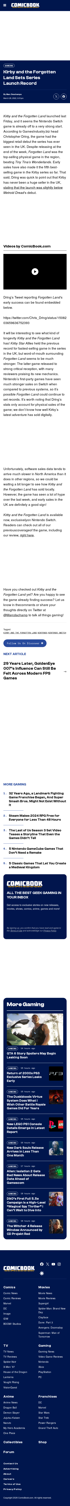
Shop (42, 1442)
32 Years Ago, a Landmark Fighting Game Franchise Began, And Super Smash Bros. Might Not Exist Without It (37, 799)
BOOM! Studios (12, 1323)
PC (40, 1377)
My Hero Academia (14, 1428)
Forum (8, 1452)
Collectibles (13, 1442)
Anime (8, 1396)
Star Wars (44, 1412)
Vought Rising (11, 1382)
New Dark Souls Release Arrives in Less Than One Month (25, 1151)
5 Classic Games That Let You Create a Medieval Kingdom (37, 865)
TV (5, 1346)
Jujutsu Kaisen (11, 1417)
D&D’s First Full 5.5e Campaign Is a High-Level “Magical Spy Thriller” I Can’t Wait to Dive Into (26, 1204)
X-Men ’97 (9, 1366)
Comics (9, 1287)
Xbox (41, 1366)
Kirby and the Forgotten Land (20, 632)
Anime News (10, 1402)
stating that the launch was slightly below (33, 187)
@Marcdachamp (15, 615)
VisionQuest (10, 1387)
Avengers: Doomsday (50, 1327)
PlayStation (44, 1372)
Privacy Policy (49, 930)
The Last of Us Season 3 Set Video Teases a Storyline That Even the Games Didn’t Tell (35, 834)
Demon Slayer (11, 1412)
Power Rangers (47, 1422)
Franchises (47, 1396)
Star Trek (43, 1417)
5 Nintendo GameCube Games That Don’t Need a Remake (36, 851)
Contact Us (10, 1463)
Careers (8, 1479)
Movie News (45, 1293)
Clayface (43, 1317)
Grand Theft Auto (48, 1428)
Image (7, 1313)
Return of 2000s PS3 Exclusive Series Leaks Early (24, 1077)
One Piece (9, 1433)
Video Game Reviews (50, 1356)
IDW (5, 1318)
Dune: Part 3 (45, 1322)
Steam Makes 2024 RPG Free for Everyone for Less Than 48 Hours (35, 818)
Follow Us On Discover (24, 643)
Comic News (10, 1293)
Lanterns (8, 1377)
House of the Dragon (15, 1372)
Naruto (7, 1422)
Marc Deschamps (14, 94)
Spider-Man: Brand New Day (52, 1310)
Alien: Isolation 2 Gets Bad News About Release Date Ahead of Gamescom (26, 1177)
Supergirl (43, 1303)
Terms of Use (16, 930)
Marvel (7, 1303)
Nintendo (42, 632)
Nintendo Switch (57, 632)
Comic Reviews (12, 1298)
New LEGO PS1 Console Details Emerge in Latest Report (26, 1128)
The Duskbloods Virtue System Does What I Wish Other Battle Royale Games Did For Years (26, 1102)
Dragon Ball (10, 1407)
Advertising (11, 1469)
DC (5, 1308)
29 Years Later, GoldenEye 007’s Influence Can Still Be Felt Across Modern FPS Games (29, 670)
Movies (44, 1287)
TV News (8, 1351)
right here (27, 535)
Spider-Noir (9, 1361)
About (7, 1474)
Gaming (9, 65)
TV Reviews (10, 1356)
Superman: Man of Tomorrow (49, 1334)
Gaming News (46, 1351)
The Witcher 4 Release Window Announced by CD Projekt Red (24, 1230)
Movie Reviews (46, 1298)
